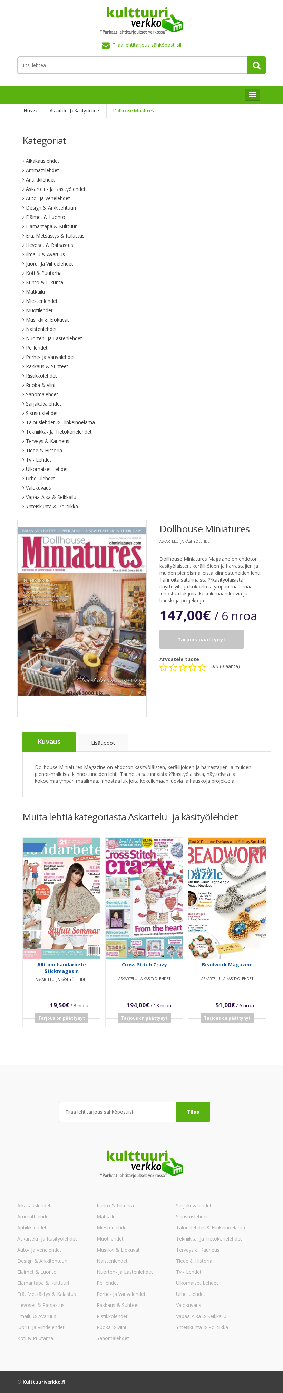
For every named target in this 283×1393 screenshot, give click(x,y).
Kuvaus (49, 741)
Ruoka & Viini (40, 385)
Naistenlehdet (41, 329)
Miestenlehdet (42, 301)
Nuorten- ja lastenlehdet (54, 338)
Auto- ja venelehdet (48, 198)
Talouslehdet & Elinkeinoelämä (60, 422)
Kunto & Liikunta (44, 282)
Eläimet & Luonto (45, 217)
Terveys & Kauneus (47, 441)
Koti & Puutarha (44, 273)
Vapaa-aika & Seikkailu (51, 497)
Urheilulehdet (40, 478)
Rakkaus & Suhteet (47, 366)
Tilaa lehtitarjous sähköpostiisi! (147, 44)
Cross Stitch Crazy (144, 964)
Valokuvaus (38, 487)
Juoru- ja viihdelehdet (49, 263)
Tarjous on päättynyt (61, 1018)
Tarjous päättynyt (201, 639)
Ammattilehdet (42, 170)
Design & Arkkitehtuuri (51, 207)
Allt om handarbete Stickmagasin (61, 967)
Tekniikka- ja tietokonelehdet (59, 431)
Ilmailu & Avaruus (45, 254)
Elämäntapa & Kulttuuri (52, 226)
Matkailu (35, 291)
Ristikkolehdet (41, 375)
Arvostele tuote (179, 659)
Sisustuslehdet (42, 413)
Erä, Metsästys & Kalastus (55, 235)
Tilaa (193, 1111)
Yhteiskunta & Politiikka (52, 506)
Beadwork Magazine (227, 964)
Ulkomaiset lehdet (47, 469)
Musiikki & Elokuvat (47, 319)
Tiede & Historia (44, 450)
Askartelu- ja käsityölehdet (56, 189)
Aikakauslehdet (42, 161)
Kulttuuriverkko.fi (44, 1381)
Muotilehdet (39, 310)
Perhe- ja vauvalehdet (50, 357)
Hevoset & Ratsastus (49, 245)
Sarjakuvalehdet (43, 403)
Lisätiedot (103, 742)
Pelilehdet (37, 347)
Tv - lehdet (38, 459)
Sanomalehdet (42, 394)
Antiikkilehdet (40, 179)
